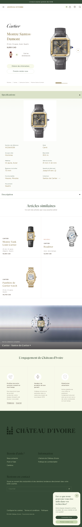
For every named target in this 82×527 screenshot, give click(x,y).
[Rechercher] (80, 7)
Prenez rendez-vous (66, 522)
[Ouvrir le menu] (3, 7)
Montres (9, 82)
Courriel (19, 403)
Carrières (10, 465)
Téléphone (10, 403)
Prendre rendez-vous (20, 71)
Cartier (15, 82)
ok (69, 489)
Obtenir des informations (20, 66)
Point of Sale (11, 462)
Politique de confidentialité (47, 462)
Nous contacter (12, 458)
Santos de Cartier (24, 82)
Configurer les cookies (15, 510)
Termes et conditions (32, 510)
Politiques (44, 510)
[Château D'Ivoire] (15, 7)
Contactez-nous (66, 517)
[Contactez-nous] (75, 7)
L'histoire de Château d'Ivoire (48, 458)
